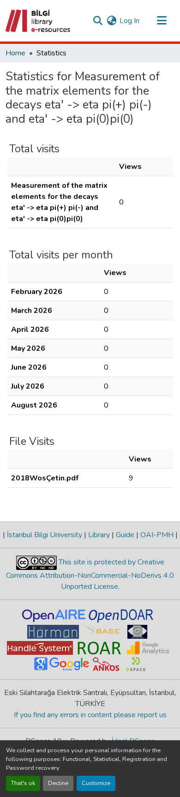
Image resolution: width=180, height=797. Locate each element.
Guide (125, 535)
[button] (39, 20)
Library (99, 535)
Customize (96, 783)
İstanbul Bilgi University (44, 535)
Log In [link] (129, 21)
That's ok (23, 783)
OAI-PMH (156, 535)
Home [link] (15, 53)
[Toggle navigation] (161, 21)
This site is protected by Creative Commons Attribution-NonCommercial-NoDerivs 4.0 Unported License (90, 574)
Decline (58, 783)
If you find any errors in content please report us (90, 715)
